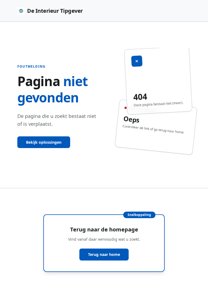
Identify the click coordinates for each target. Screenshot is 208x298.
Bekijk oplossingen (43, 142)
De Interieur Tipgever (55, 10)
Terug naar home (104, 254)
